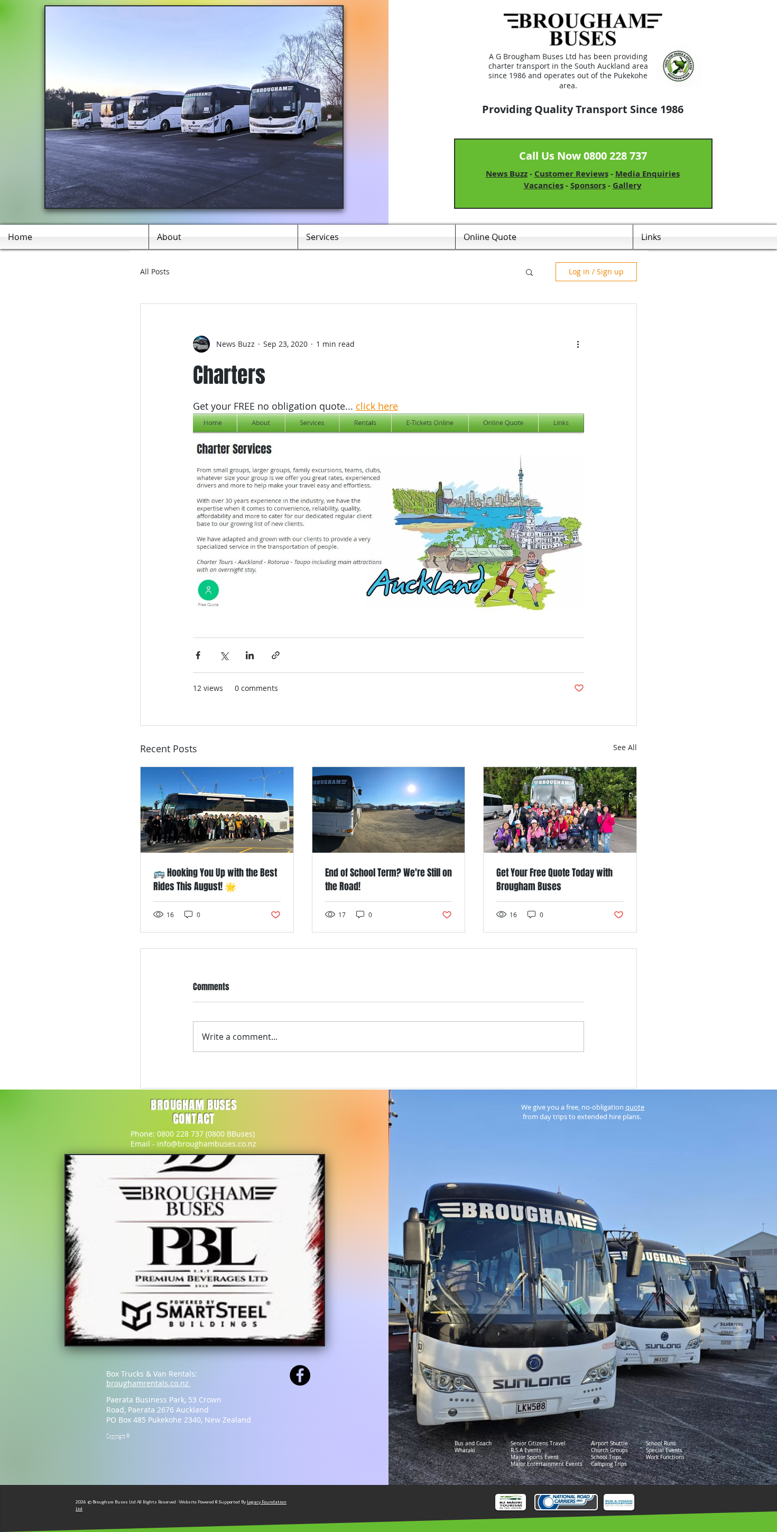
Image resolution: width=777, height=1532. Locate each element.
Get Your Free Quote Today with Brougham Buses (554, 879)
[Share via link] (276, 655)
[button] (529, 271)
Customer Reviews (571, 173)
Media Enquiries (647, 173)
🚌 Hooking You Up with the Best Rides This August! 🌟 (215, 879)
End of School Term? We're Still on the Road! (388, 879)
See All (625, 747)
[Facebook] (300, 1375)
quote (634, 1107)
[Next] (314, 1250)
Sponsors (588, 185)
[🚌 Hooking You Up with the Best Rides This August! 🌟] (217, 810)
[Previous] (74, 1250)
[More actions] (577, 344)
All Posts (155, 271)
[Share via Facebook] (198, 655)
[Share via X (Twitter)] (224, 655)
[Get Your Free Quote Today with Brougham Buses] (560, 810)
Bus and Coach (473, 1443)
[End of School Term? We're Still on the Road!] (388, 810)
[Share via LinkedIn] (250, 655)
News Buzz (507, 173)
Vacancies (543, 185)
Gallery (627, 185)
